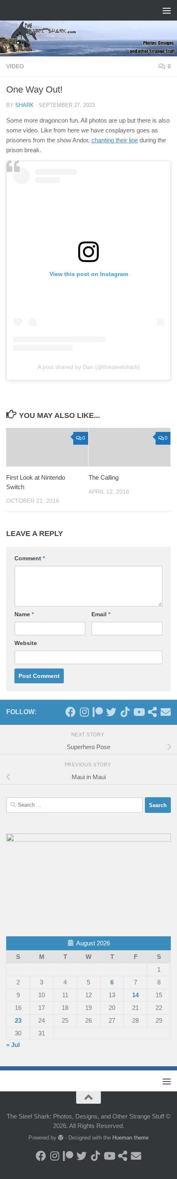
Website (25, 643)
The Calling (103, 477)
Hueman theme (130, 1138)
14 (135, 994)
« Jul (13, 1044)
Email (100, 614)
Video (15, 66)
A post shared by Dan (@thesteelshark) (88, 367)
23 (18, 1020)
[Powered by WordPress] (60, 1137)
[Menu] (166, 10)
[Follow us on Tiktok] (125, 712)
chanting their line (114, 140)
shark (24, 105)
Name (24, 614)
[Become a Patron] (98, 712)
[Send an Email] (166, 712)
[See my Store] (152, 712)
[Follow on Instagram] (84, 712)
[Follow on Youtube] (138, 712)
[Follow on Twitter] (111, 712)
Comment (29, 558)
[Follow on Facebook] (70, 712)
